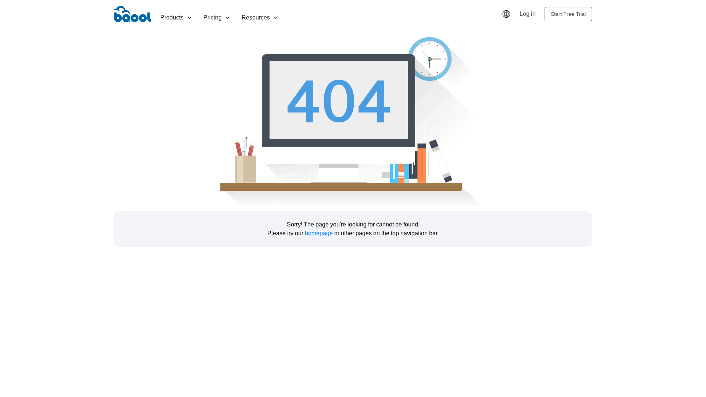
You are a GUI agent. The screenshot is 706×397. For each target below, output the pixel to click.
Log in (528, 14)
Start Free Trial (568, 14)
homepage (319, 233)
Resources (256, 17)
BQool (132, 14)
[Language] (506, 14)
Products (171, 17)
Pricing (212, 17)
